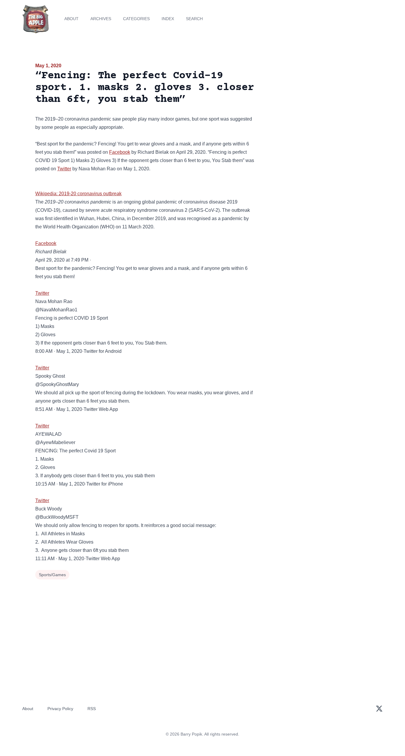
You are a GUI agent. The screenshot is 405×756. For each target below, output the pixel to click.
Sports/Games (52, 574)
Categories (136, 18)
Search (194, 18)
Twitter (64, 168)
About (71, 18)
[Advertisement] (316, 107)
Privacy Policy (60, 708)
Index (168, 18)
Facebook (119, 152)
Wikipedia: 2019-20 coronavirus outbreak (78, 193)
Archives (100, 18)
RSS (91, 708)
